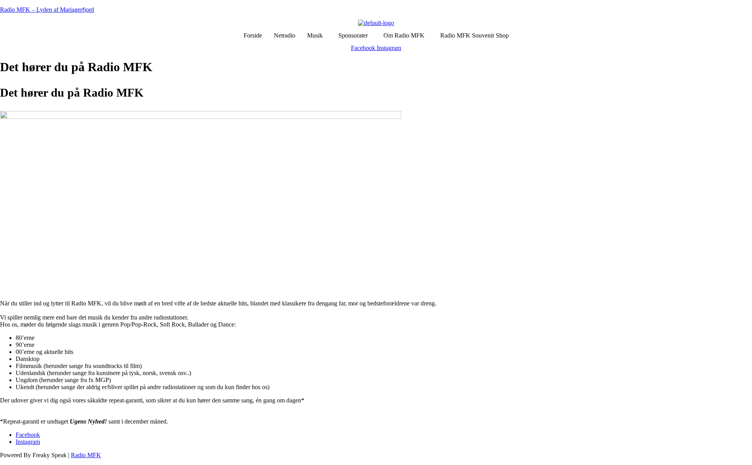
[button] (317, 36)
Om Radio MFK (404, 35)
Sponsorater (353, 35)
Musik (315, 35)
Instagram (28, 441)
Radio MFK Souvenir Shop (474, 35)
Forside (253, 35)
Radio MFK (86, 455)
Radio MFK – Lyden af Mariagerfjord (47, 9)
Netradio (284, 35)
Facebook (28, 434)
